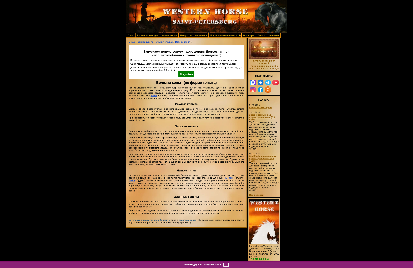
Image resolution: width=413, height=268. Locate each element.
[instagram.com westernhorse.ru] (253, 89)
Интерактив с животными (193, 35)
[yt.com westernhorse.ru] (275, 82)
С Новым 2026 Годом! (260, 107)
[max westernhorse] (253, 82)
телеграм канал (187, 220)
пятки (154, 95)
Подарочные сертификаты (205, 264)
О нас (131, 35)
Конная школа (169, 35)
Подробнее (186, 74)
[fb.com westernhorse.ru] (260, 89)
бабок (132, 180)
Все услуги (248, 35)
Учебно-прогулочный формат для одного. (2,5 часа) (262, 117)
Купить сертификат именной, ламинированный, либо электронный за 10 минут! (264, 64)
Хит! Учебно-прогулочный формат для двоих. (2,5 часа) (263, 158)
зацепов (228, 177)
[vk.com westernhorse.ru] (260, 82)
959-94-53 (259, 259)
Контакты (274, 35)
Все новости (256, 195)
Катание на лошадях (147, 35)
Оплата (261, 35)
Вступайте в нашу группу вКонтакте (149, 220)
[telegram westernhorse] (268, 82)
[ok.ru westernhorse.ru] (268, 89)
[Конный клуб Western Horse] (206, 16)
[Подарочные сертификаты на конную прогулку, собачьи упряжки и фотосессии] (264, 58)
